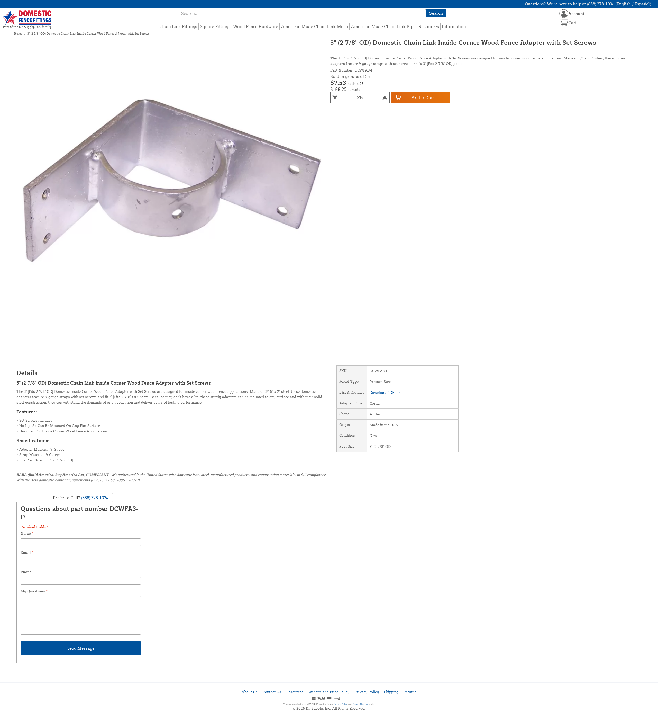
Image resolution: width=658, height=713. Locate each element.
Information (454, 26)
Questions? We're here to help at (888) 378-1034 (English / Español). (588, 3)
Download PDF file (385, 392)
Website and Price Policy (329, 692)
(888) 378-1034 (94, 497)
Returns (410, 692)
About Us (250, 692)
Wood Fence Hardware (255, 26)
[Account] (563, 13)
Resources (428, 26)
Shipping (391, 692)
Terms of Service (360, 704)
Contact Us (272, 692)
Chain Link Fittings (178, 26)
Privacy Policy (367, 692)
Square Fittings (215, 26)
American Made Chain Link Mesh (314, 26)
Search (436, 13)
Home (18, 33)
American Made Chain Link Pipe (383, 26)
